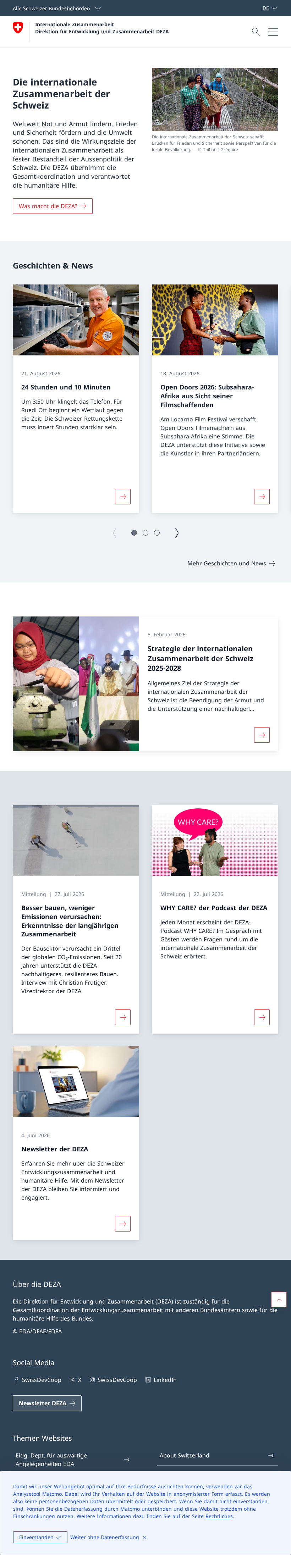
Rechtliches (219, 1516)
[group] (76, 398)
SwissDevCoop (41, 1380)
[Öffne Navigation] (273, 32)
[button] (134, 533)
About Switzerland (184, 1455)
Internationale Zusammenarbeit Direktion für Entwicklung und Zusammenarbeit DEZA (102, 27)
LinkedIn (165, 1380)
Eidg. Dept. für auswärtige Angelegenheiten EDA (51, 1459)
